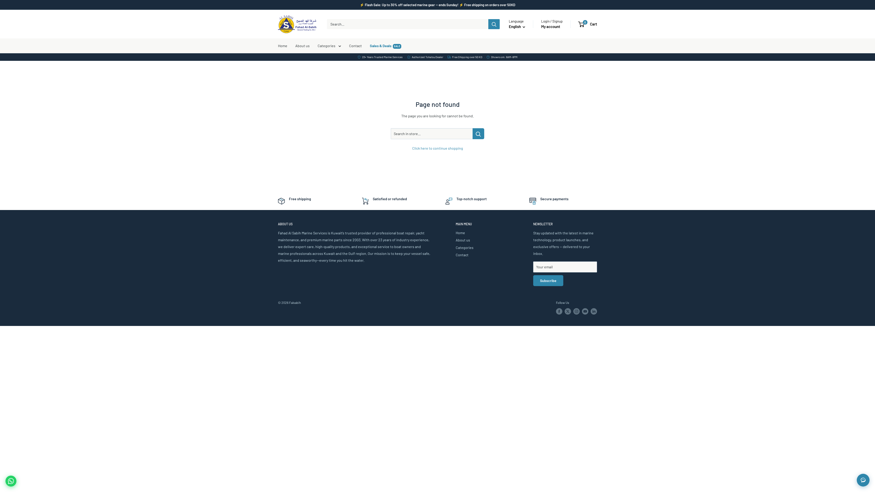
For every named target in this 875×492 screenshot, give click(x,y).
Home (282, 46)
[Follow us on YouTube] (585, 311)
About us (302, 46)
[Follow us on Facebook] (559, 311)
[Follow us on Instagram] (576, 311)
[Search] (494, 24)
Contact (355, 46)
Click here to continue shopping (437, 148)
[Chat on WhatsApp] (10, 481)
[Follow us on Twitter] (568, 311)
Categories (327, 46)
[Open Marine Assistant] (863, 480)
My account (550, 26)
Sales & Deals (385, 46)
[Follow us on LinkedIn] (594, 311)
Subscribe (548, 280)
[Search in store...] (478, 133)
